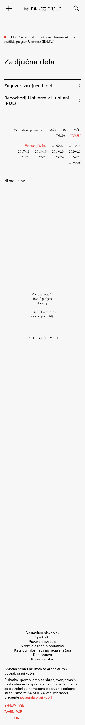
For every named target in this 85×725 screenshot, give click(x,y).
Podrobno (13, 718)
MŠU (77, 130)
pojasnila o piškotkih (36, 697)
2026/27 (58, 145)
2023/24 (58, 157)
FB (28, 338)
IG (40, 338)
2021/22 (24, 157)
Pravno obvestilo (42, 641)
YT (52, 338)
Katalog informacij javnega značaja (42, 650)
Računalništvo (42, 659)
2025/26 (75, 162)
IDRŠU (75, 135)
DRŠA (60, 135)
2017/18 (24, 151)
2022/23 (41, 157)
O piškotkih (43, 637)
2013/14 (75, 145)
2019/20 (58, 151)
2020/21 (75, 151)
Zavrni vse (13, 712)
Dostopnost (42, 654)
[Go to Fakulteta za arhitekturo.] (5, 37)
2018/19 (41, 151)
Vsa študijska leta (36, 145)
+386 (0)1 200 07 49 (42, 311)
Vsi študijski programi (28, 130)
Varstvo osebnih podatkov (42, 645)
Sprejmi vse (14, 706)
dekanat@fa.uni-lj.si (43, 316)
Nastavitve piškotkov (43, 632)
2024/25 (75, 157)
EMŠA (51, 130)
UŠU (64, 130)
